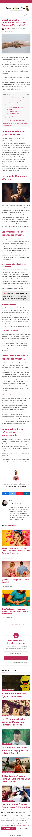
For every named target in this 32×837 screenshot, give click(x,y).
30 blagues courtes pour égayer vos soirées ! (14, 695)
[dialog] (16, 823)
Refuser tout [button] (24, 828)
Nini (8, 28)
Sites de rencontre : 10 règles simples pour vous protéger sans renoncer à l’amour (16, 550)
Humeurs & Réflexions (8, 689)
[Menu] (3, 1)
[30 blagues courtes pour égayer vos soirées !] (16, 683)
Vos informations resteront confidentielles (16, 662)
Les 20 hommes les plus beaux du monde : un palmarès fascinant (14, 722)
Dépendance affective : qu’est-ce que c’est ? (16, 98)
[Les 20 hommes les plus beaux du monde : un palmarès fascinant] (16, 708)
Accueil (12, 15)
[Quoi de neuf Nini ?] (16, 8)
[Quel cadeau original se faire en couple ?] (16, 569)
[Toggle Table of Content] (27, 94)
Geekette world (7, 743)
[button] (16, 833)
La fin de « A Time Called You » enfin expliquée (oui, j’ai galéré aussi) (15, 750)
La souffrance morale (13, 113)
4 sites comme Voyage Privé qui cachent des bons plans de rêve (16, 778)
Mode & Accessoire (7, 800)
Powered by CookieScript (16, 835)
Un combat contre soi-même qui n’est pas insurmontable (16, 124)
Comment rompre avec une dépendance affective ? (15, 117)
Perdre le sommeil (12, 111)
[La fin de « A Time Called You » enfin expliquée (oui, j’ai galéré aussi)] (16, 737)
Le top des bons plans (8, 772)
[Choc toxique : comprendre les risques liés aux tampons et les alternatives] (16, 598)
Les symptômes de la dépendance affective (14, 104)
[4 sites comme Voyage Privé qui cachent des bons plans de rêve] (16, 765)
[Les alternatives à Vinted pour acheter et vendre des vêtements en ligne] (16, 794)
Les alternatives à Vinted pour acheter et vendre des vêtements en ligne (16, 807)
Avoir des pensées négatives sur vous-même (16, 108)
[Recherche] (29, 1)
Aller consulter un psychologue (16, 120)
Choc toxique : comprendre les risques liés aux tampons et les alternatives (15, 611)
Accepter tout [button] (8, 828)
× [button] (30, 811)
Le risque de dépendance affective (14, 101)
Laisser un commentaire (16, 625)
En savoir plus (7, 557)
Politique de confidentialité (22, 825)
